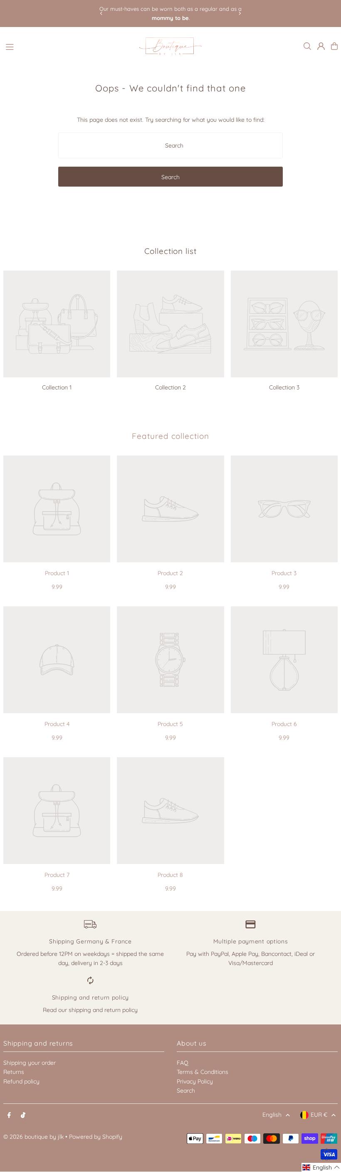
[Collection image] (56, 324)
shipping (80, 1010)
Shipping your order (29, 1062)
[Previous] (101, 13)
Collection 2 (170, 387)
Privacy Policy (195, 1081)
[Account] (321, 46)
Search (186, 1090)
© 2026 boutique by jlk (33, 1136)
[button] (321, 1167)
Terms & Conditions (202, 1072)
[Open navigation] (68, 46)
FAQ (182, 1062)
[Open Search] (307, 46)
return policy (121, 1010)
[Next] (239, 13)
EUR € (319, 1114)
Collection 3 (284, 387)
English (272, 1114)
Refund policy (21, 1081)
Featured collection (170, 436)
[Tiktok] (23, 1115)
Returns (13, 1072)
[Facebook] (9, 1115)
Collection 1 (57, 387)
